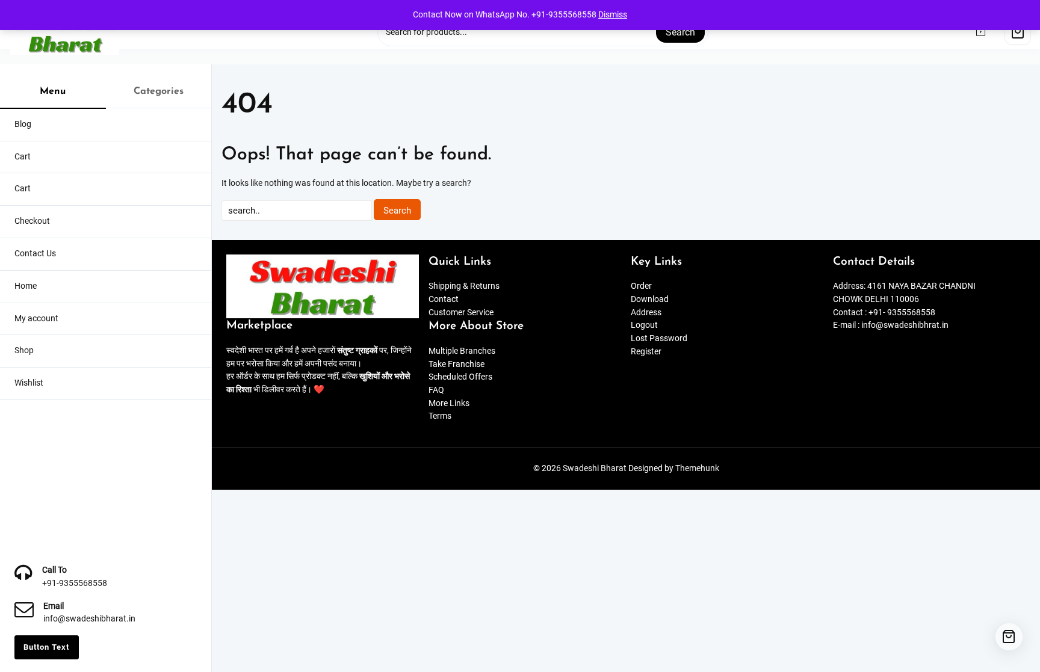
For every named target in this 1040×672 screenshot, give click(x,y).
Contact (444, 299)
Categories (159, 91)
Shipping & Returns (464, 286)
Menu (53, 91)
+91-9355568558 (74, 583)
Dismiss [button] (612, 15)
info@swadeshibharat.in (89, 619)
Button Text (46, 647)
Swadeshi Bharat (595, 468)
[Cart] (1018, 32)
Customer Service (461, 312)
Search (680, 32)
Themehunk (697, 468)
